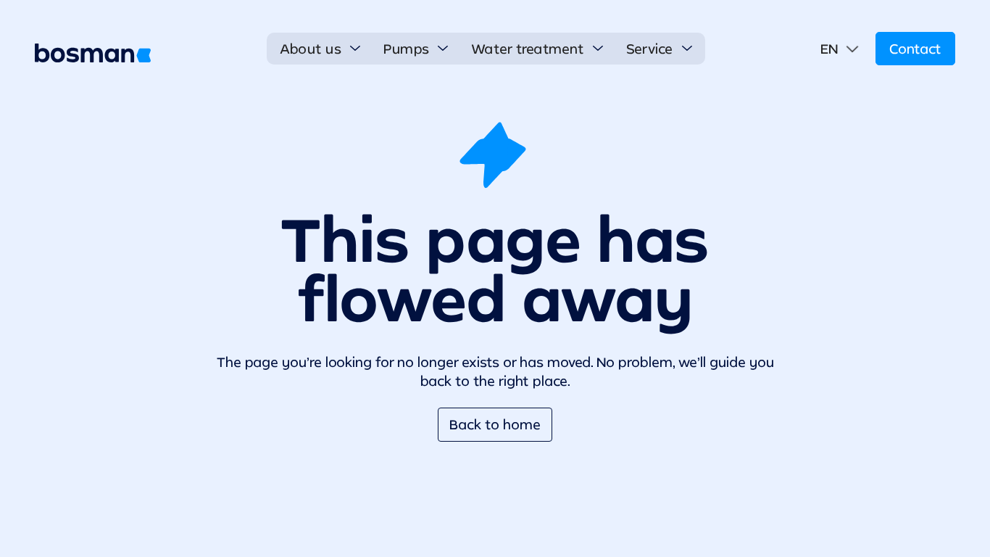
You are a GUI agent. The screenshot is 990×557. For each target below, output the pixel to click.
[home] (93, 53)
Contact (915, 49)
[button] (320, 48)
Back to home (495, 424)
